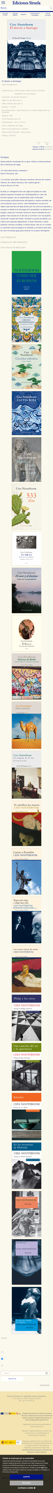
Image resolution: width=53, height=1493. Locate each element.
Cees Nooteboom (9, 85)
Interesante (44, 1385)
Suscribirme (12, 1378)
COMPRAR (48, 147)
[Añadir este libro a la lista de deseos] (38, 143)
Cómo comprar (48, 14)
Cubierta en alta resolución (14, 242)
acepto (26, 1477)
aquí (42, 1467)
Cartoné (5, 112)
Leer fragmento (8, 237)
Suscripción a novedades (34, 14)
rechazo (26, 1483)
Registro (23, 14)
